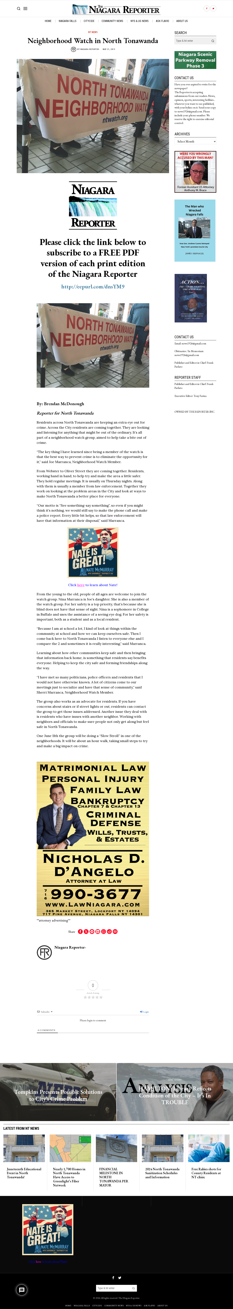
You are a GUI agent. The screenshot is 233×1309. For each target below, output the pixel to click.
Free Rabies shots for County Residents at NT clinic (206, 1173)
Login (146, 1011)
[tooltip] (207, 9)
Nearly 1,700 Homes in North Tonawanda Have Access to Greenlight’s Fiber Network (69, 1177)
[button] (212, 40)
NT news (93, 32)
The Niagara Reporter (128, 1297)
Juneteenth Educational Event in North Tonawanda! (24, 1173)
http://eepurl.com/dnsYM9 (93, 286)
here (81, 585)
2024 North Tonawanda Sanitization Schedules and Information (162, 1173)
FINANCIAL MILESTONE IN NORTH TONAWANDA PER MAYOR (113, 1177)
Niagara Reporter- (90, 49)
